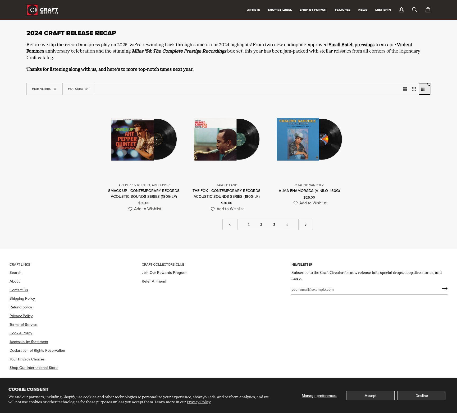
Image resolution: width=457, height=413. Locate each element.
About (15, 281)
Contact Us (19, 290)
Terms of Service (23, 324)
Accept (370, 395)
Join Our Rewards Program (165, 272)
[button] (144, 209)
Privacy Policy (199, 402)
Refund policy (21, 307)
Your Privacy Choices (27, 359)
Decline (421, 395)
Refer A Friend (154, 281)
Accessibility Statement (29, 341)
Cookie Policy (21, 333)
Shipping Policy (22, 298)
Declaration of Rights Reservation (37, 350)
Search (15, 272)
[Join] (443, 288)
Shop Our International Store (34, 367)
